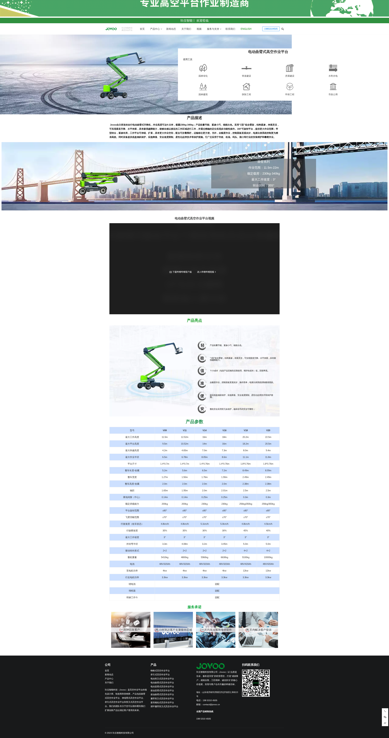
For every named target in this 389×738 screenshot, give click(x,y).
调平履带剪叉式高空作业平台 (164, 706)
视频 (199, 29)
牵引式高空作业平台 (160, 674)
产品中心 (155, 29)
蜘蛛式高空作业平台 (160, 671)
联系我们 (230, 29)
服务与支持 (213, 29)
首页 (142, 29)
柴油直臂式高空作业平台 (162, 690)
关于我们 (186, 29)
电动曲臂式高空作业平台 (162, 683)
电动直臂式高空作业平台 (162, 686)
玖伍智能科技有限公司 (123, 733)
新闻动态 (171, 29)
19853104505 (271, 28)
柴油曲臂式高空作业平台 (162, 694)
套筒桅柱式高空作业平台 (162, 702)
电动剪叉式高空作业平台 (162, 679)
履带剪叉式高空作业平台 (162, 698)
